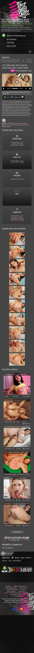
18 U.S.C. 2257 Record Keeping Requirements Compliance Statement (17, 593)
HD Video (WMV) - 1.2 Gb (17, 142)
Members (8, 586)
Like (7, 97)
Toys (15, 125)
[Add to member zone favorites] (22, 97)
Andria (6, 396)
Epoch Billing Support (12, 589)
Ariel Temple (8, 525)
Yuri (14, 448)
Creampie (18, 125)
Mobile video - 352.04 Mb (17, 179)
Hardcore (8, 125)
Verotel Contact (23, 588)
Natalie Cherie (8, 422)
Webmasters (22, 591)
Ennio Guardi (16, 422)
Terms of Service (11, 591)
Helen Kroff (17, 123)
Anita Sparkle (8, 448)
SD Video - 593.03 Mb (17, 143)
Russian (9, 126)
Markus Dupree (13, 474)
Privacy (23, 589)
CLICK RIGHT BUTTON (17, 92)
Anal (12, 125)
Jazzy (6, 474)
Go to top (8, 553)
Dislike (12, 97)
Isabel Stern (8, 500)
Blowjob (4, 126)
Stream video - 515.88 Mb (17, 145)
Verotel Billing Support (10, 588)
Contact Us (17, 596)
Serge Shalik (24, 123)
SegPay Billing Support (20, 586)
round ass (9, 101)
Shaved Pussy (25, 125)
